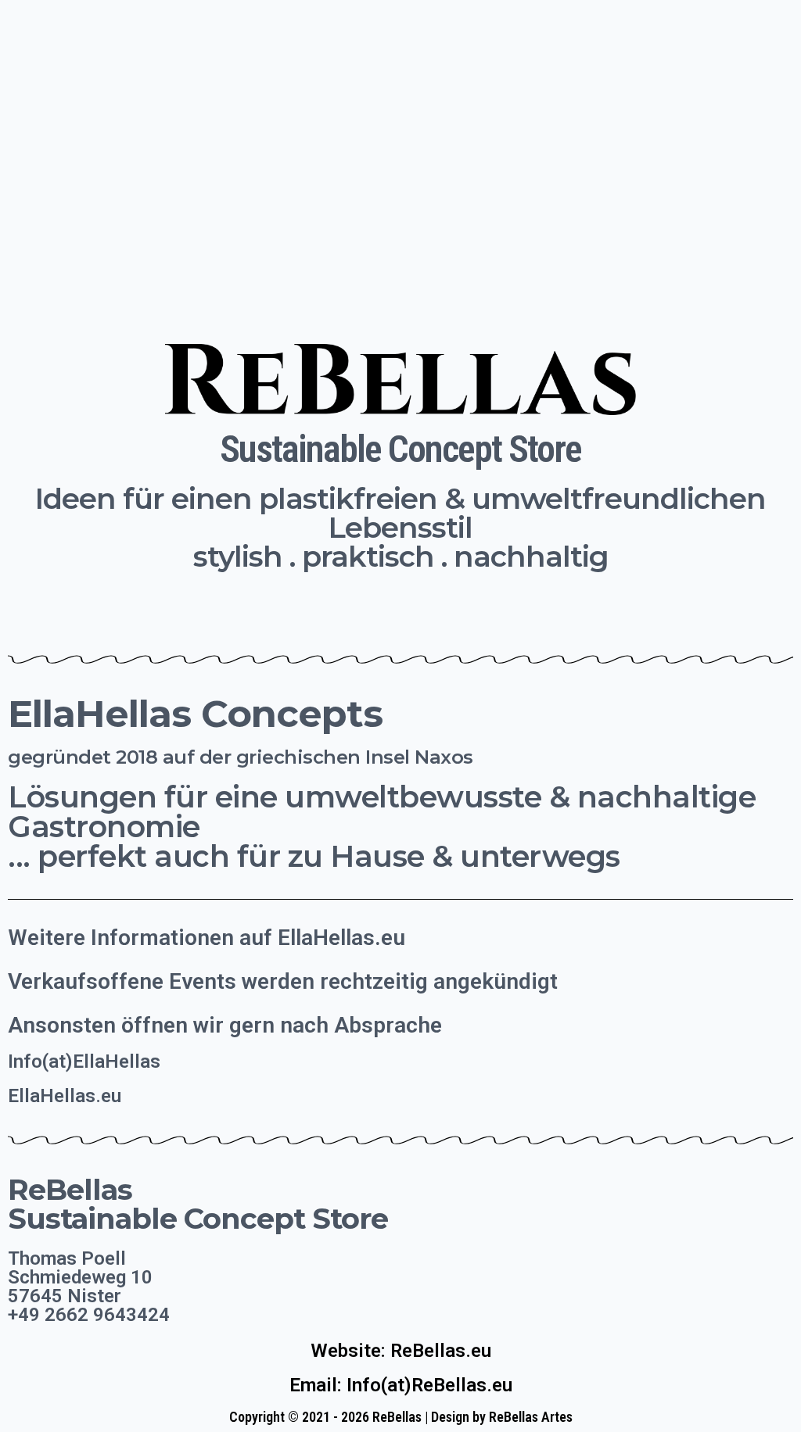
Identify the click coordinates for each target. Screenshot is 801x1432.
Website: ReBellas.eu (401, 1351)
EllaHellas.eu (64, 1096)
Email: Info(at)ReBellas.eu (400, 1385)
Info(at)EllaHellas (84, 1061)
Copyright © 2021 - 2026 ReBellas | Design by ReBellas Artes (401, 1417)
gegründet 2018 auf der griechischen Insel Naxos (240, 757)
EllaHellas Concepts (195, 713)
